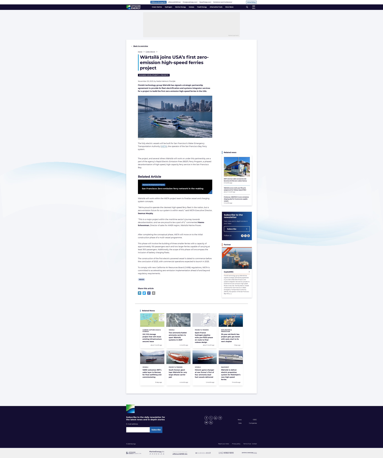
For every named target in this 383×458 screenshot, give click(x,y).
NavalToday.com (205, 2)
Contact (254, 444)
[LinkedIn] (248, 235)
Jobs (240, 423)
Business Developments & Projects (153, 75)
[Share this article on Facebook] (149, 293)
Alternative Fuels (216, 7)
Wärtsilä (141, 280)
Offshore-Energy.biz (158, 2)
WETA (163, 146)
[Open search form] (247, 7)
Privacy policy (236, 444)
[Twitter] (245, 235)
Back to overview (140, 46)
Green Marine (157, 7)
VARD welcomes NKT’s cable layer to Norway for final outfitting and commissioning (152, 373)
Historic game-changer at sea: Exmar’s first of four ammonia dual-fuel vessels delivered (204, 373)
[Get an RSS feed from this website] (211, 422)
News (240, 420)
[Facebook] (242, 235)
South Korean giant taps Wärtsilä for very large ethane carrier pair (178, 373)
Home (140, 52)
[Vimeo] (220, 418)
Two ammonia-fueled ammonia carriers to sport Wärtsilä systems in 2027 (178, 336)
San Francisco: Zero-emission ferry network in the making (172, 188)
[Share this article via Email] (153, 293)
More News (229, 7)
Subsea (191, 7)
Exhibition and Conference (222, 2)
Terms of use (247, 444)
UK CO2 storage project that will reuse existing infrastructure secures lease (152, 337)
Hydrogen (168, 7)
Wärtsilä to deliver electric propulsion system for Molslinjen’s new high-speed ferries (230, 374)
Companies (253, 423)
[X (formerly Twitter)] (211, 418)
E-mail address (132, 424)
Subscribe (231, 229)
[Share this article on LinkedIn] (139, 293)
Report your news (223, 444)
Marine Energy (180, 7)
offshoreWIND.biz (174, 2)
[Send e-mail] (206, 422)
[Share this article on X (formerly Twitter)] (144, 293)
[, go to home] (133, 7)
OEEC (255, 420)
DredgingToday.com (190, 2)
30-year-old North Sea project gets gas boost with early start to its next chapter (230, 337)
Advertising (251, 2)
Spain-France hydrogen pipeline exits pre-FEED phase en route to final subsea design (204, 337)
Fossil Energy (202, 7)
